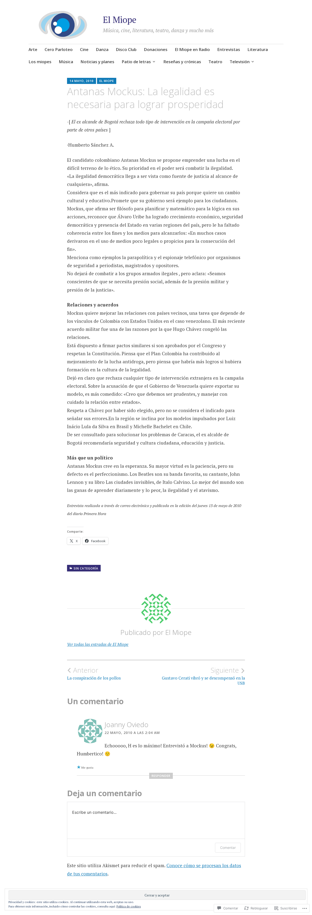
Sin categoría (86, 568)
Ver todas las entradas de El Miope (97, 644)
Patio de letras (136, 61)
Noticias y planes (97, 61)
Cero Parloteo (59, 49)
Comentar (228, 847)
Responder (161, 776)
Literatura (257, 49)
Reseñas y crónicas (182, 61)
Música (66, 61)
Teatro (215, 61)
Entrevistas (228, 49)
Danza (102, 49)
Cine (84, 49)
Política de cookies (129, 906)
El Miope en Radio (192, 49)
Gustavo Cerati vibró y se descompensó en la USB (203, 676)
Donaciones (155, 49)
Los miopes (40, 61)
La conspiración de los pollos (94, 673)
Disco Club (126, 49)
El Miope (119, 19)
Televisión (240, 61)
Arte (33, 49)
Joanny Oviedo (126, 724)
